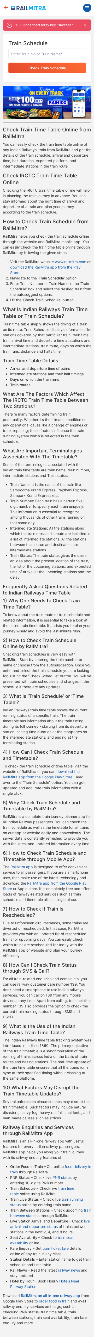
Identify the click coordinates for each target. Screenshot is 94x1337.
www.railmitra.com (70, 261)
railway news (69, 1270)
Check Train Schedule (47, 68)
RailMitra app (21, 867)
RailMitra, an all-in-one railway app (50, 1295)
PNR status (62, 1177)
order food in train (54, 1301)
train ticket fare (56, 1248)
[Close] (85, 25)
